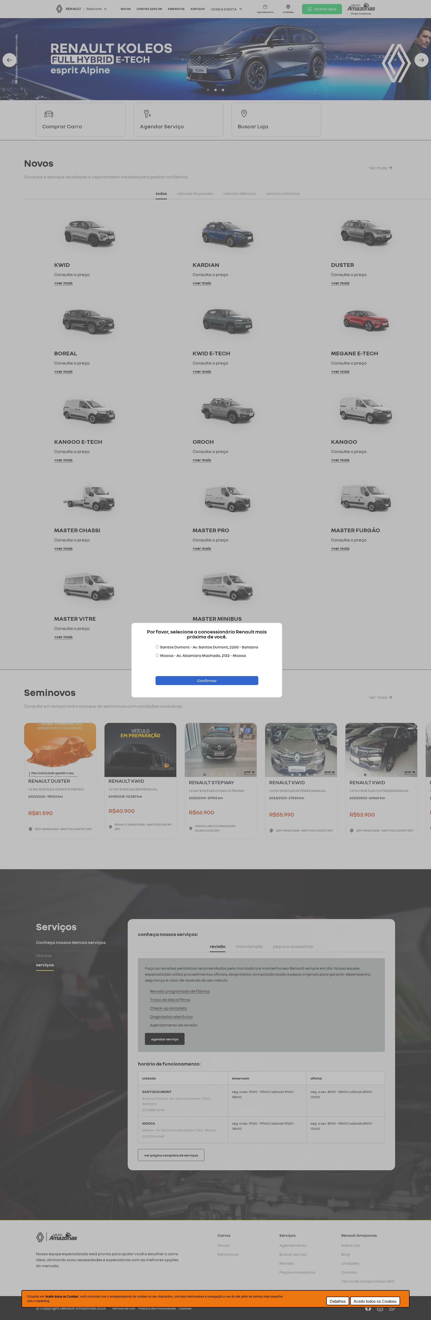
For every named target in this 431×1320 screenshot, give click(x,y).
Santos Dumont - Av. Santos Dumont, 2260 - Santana (209, 646)
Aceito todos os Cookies (375, 1301)
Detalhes (338, 1301)
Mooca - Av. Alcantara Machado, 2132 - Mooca (203, 655)
